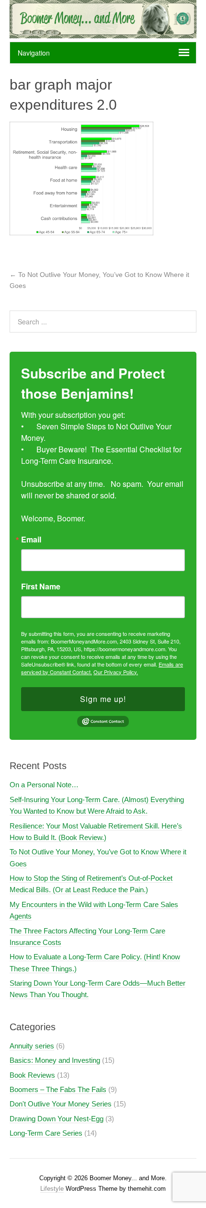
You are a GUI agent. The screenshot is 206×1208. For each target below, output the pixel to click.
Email (31, 539)
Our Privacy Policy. (115, 672)
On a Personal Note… (44, 785)
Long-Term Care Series (46, 1133)
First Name (40, 586)
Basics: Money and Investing (55, 1060)
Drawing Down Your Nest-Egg (56, 1119)
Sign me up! (103, 698)
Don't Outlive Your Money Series (61, 1104)
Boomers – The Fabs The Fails (58, 1089)
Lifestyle (52, 1188)
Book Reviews (32, 1075)
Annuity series (32, 1046)
